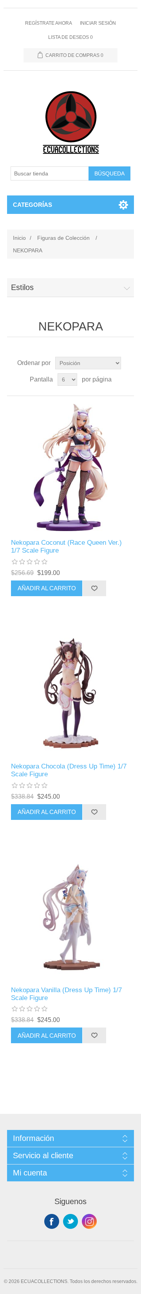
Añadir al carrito (47, 588)
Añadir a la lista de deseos (94, 588)
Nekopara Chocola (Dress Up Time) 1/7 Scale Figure (69, 770)
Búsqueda (109, 173)
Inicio (19, 238)
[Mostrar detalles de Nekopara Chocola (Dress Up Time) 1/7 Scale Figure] (70, 691)
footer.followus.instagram (89, 1221)
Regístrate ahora (48, 23)
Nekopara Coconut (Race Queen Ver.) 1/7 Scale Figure (66, 546)
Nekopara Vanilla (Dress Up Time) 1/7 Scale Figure (66, 994)
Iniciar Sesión (98, 23)
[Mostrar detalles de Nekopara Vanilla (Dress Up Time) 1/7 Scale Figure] (70, 914)
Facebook (51, 1221)
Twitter (70, 1221)
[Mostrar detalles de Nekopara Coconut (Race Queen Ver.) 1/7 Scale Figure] (70, 467)
